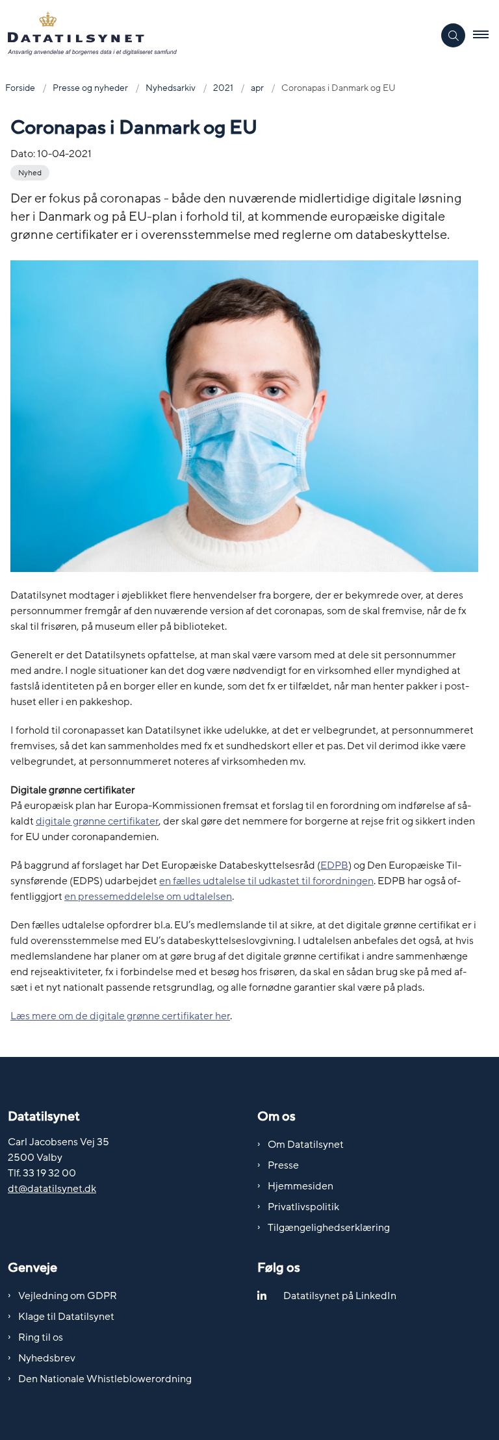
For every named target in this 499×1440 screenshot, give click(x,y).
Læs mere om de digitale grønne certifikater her (120, 1016)
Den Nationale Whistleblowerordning (105, 1379)
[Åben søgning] (453, 35)
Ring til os (40, 1337)
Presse (283, 1165)
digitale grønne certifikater (97, 821)
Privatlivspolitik (303, 1207)
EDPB (334, 865)
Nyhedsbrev (46, 1358)
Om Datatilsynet (306, 1144)
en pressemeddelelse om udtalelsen (148, 896)
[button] (486, 35)
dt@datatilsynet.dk (52, 1189)
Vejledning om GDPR (67, 1296)
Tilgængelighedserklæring (329, 1228)
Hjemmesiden (300, 1186)
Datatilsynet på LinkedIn (339, 1296)
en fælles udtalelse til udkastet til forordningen (266, 881)
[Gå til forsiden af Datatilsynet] (211, 36)
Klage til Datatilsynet (66, 1317)
